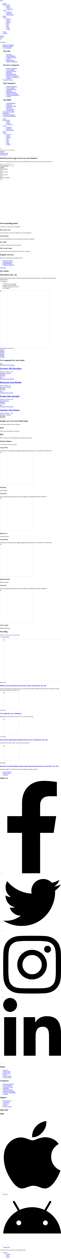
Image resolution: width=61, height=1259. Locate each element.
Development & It (7, 262)
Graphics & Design (11, 57)
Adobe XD (9, 104)
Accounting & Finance (9, 114)
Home (4, 3)
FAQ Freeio (6, 1102)
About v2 (8, 19)
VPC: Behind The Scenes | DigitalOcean (11, 713)
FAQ (7, 24)
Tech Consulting (7, 47)
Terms (7, 27)
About (4, 17)
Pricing (8, 20)
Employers (9, 13)
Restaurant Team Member (11, 382)
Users (4, 10)
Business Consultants (8, 45)
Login (4, 31)
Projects (8, 7)
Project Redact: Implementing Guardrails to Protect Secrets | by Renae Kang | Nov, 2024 (24, 739)
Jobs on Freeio (6, 1073)
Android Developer (11, 106)
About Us (5, 1070)
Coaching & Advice (11, 71)
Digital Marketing (10, 56)
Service (8, 6)
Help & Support (7, 1100)
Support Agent (10, 110)
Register (5, 33)
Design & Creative (8, 260)
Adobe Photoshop (10, 103)
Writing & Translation (11, 61)
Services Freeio (7, 1076)
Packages (8, 22)
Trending (8, 78)
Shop (7, 23)
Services (5, 1105)
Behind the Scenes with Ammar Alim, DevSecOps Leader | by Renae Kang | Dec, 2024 (23, 685)
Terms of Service (7, 1077)
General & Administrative (12, 77)
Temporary (2, 374)
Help (7, 26)
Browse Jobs (6, 4)
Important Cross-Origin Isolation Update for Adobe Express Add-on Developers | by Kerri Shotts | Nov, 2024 (29, 766)
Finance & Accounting (12, 75)
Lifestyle (8, 58)
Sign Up (5, 154)
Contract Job (9, 9)
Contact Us (6, 1103)
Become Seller (10, 14)
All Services (3, 267)
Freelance (2, 402)
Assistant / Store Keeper (10, 410)
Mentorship (9, 72)
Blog (4, 16)
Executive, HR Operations (10, 368)
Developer (9, 107)
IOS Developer (10, 109)
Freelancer (9, 12)
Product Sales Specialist (9, 396)
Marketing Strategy (8, 46)
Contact (8, 29)
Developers (9, 54)
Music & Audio (10, 60)
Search (2, 151)
